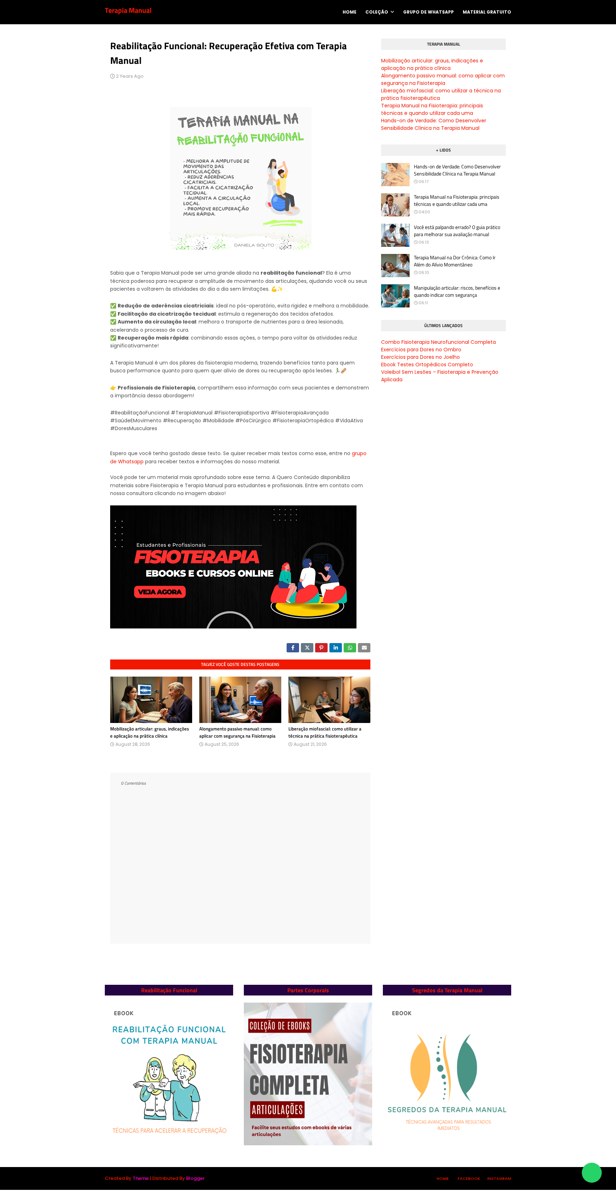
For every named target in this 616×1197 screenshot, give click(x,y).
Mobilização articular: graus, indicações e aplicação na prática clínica (149, 732)
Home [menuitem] (349, 12)
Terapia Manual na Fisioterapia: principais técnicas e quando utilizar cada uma (432, 109)
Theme (141, 1178)
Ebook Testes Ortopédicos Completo (427, 364)
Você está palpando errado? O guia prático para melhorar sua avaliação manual (457, 231)
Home (443, 1178)
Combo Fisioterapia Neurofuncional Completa (438, 342)
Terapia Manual (128, 10)
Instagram (499, 1178)
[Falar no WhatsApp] (592, 1173)
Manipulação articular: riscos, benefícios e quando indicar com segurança (457, 291)
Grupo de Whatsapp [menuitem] (428, 12)
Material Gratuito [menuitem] (487, 12)
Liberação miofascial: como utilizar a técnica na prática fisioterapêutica (324, 732)
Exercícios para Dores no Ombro (421, 349)
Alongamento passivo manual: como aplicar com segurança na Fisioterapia (237, 732)
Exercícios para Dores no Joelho (420, 357)
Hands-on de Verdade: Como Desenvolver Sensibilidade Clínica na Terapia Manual (433, 124)
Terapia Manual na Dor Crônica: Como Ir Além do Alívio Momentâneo (455, 261)
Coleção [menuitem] (376, 12)
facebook (469, 1178)
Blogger (195, 1178)
